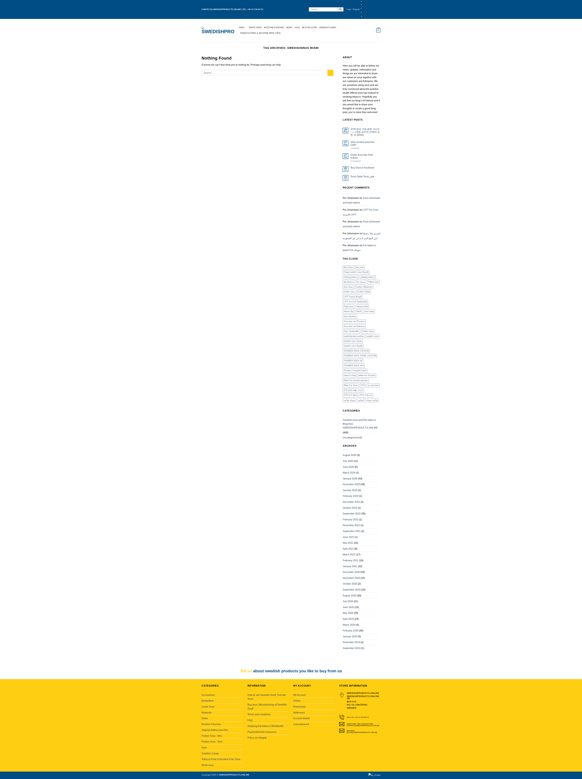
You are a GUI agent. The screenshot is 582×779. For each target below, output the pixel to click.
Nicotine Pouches (274, 27)
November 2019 (351, 642)
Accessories (208, 695)
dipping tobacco (368, 277)
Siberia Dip (348, 311)
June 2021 (348, 537)
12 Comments (358, 161)
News (289, 27)
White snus (255, 27)
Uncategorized (350, 437)
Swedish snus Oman (353, 341)
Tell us (246, 671)
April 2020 (348, 619)
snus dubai (369, 311)
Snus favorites (350, 316)
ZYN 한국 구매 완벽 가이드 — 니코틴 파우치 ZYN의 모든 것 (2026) (365, 132)
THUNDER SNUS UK (353, 361)
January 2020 (350, 636)
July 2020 (348, 601)
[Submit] (330, 73)
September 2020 (352, 589)
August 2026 (349, 455)
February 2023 (350, 496)
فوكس (360, 400)
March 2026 (349, 472)
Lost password (301, 724)
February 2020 (350, 630)
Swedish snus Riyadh (353, 346)
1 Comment (358, 148)
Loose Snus (208, 706)
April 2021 (348, 548)
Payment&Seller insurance (262, 732)
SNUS (358, 311)
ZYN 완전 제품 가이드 (353, 390)
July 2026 (348, 461)
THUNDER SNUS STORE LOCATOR (360, 356)
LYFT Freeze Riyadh (353, 297)
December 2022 (351, 502)
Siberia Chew (362, 306)
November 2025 (351, 484)
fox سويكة (361, 282)
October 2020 (350, 583)
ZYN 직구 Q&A (350, 395)
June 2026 (348, 467)
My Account (299, 695)
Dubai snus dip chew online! (362, 156)
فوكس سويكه (372, 400)
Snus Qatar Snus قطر (362, 176)
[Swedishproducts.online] (218, 30)
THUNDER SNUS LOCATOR (356, 351)
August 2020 (349, 595)
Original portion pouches (215, 730)
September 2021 (352, 531)
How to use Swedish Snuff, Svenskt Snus (267, 697)
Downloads (299, 706)
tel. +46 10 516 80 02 (253, 9)
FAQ (250, 720)
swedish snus (372, 336)
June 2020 (348, 607)
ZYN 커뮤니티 (366, 395)
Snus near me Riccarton (354, 321)
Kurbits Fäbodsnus (364, 287)
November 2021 (351, 525)
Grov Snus (348, 287)
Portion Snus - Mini (212, 736)
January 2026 (350, 478)
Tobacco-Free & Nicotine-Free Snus (260, 33)
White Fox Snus (351, 385)
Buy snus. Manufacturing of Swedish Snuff (267, 706)
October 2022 (350, 508)
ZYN (363, 385)
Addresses (299, 712)
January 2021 (350, 566)
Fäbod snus (373, 282)
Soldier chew (367, 331)
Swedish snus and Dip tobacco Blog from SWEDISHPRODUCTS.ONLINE (360, 424)
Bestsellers (309, 27)
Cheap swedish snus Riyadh (356, 272)
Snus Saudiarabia (351, 331)
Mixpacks (207, 712)
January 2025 (350, 490)
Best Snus (348, 267)
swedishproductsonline (353, 336)
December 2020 (351, 572)
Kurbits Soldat (364, 292)
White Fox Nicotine (367, 375)
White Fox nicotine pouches (356, 380)
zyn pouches (373, 385)
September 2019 (352, 648)
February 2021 (350, 560)
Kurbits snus (349, 292)
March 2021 (349, 554)
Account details (301, 718)
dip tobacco (349, 282)
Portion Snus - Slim (212, 741)
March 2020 (349, 625)
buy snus (360, 267)
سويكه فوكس (349, 400)
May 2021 (348, 543)
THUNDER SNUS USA (354, 365)
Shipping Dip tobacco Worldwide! (265, 726)
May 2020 (348, 613)
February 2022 (350, 519)
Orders (297, 700)
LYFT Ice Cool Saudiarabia (355, 301)
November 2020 (351, 578)
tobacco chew (350, 375)
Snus (241, 27)
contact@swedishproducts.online (221, 9)
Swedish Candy (327, 27)
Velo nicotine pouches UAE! (362, 143)
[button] (353, 9)
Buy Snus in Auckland (362, 167)
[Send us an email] (302, 9)
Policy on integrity (257, 737)
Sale (297, 27)
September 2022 (352, 513)
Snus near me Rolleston (354, 326)
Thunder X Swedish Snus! (355, 370)
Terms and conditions (259, 714)
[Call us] (305, 9)
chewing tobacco (351, 277)
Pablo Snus (349, 306)
